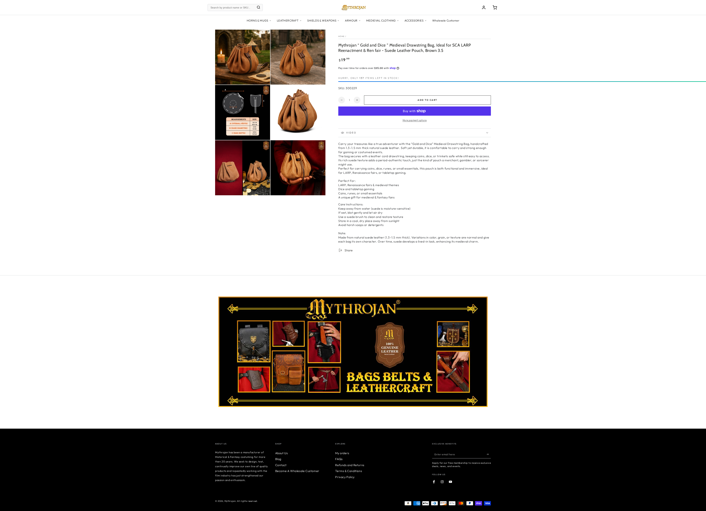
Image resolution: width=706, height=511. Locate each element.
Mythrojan (230, 501)
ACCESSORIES (414, 20)
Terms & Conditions (348, 471)
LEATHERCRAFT (288, 20)
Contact (281, 465)
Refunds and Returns (349, 465)
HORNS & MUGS (257, 20)
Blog (278, 459)
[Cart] (494, 7)
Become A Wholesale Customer (297, 471)
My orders (342, 453)
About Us (281, 453)
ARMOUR (351, 20)
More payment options (415, 120)
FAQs (339, 459)
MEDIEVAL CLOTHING (381, 20)
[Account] (483, 7)
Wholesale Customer (445, 20)
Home (341, 36)
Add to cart (427, 100)
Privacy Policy (344, 477)
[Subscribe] (489, 454)
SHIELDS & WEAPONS (321, 20)
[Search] (258, 7)
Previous (212, 346)
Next (493, 346)
